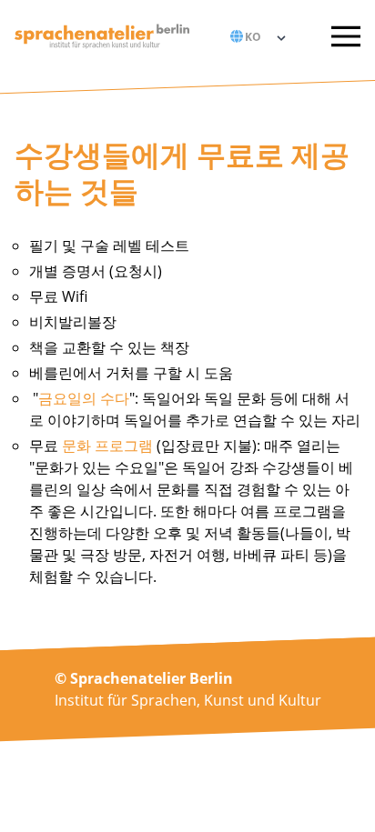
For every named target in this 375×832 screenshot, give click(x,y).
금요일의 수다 (83, 398)
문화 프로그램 (105, 446)
